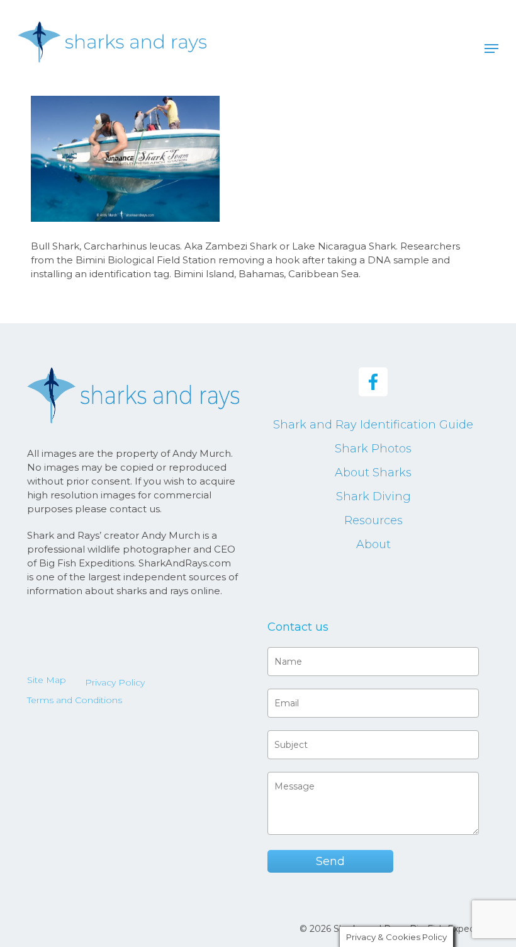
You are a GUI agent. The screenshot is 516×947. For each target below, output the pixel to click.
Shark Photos (373, 449)
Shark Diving (373, 496)
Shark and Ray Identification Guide (373, 425)
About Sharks (373, 472)
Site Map (46, 680)
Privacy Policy (115, 682)
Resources (373, 520)
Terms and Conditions (74, 700)
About (373, 544)
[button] (491, 48)
